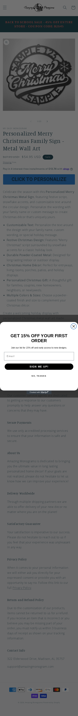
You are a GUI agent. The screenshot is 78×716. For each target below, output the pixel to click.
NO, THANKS (39, 376)
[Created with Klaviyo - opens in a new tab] (39, 392)
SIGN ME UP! (39, 366)
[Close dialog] (73, 326)
